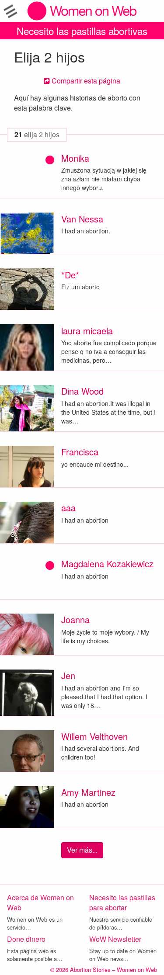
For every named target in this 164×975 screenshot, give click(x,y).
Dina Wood (82, 391)
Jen (68, 675)
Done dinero (26, 939)
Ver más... (82, 850)
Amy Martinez (88, 792)
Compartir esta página (85, 81)
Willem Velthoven (94, 736)
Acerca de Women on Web (40, 902)
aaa (68, 507)
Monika (75, 158)
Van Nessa (82, 218)
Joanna (75, 619)
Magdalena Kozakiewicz (107, 563)
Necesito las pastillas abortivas (82, 31)
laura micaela (87, 330)
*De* (70, 274)
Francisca (79, 451)
